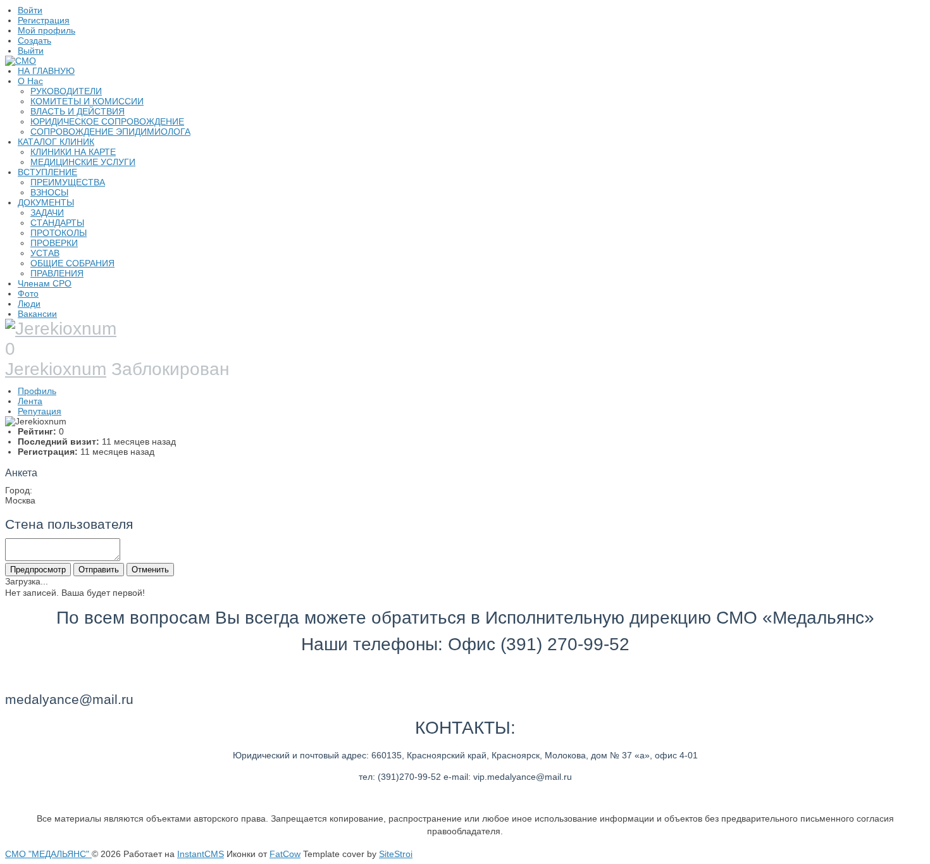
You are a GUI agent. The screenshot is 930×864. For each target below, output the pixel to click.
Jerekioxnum (55, 369)
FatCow (285, 854)
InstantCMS (200, 854)
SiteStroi (395, 854)
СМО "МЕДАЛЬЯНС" (48, 854)
